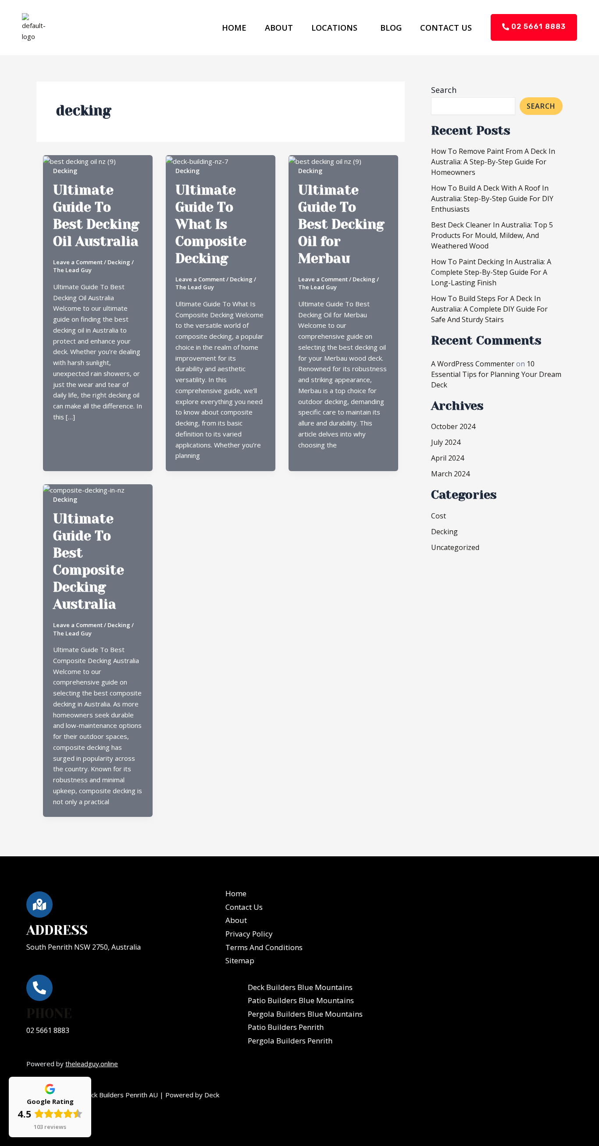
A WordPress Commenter (472, 364)
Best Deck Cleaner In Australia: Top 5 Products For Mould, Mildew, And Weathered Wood (492, 235)
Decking (65, 171)
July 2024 (445, 442)
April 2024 (447, 458)
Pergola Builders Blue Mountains (305, 1014)
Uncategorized (455, 547)
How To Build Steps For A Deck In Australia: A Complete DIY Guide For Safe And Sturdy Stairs (489, 309)
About (279, 27)
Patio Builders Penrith (286, 1027)
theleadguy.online (91, 1063)
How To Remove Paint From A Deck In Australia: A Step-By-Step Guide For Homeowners (493, 161)
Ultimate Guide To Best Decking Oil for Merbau (341, 224)
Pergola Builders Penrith (290, 1041)
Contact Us (446, 27)
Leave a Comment (78, 262)
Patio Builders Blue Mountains (301, 1000)
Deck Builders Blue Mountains (300, 987)
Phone (49, 1013)
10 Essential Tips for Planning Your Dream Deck (496, 374)
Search (443, 90)
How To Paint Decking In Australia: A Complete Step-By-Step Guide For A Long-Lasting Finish (491, 272)
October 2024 (453, 426)
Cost (438, 516)
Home (234, 27)
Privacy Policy (249, 934)
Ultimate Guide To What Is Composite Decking (210, 224)
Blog (391, 27)
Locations (334, 27)
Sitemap (239, 960)
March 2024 (450, 474)
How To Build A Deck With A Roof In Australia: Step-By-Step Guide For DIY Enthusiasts (492, 198)
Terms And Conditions (264, 947)
